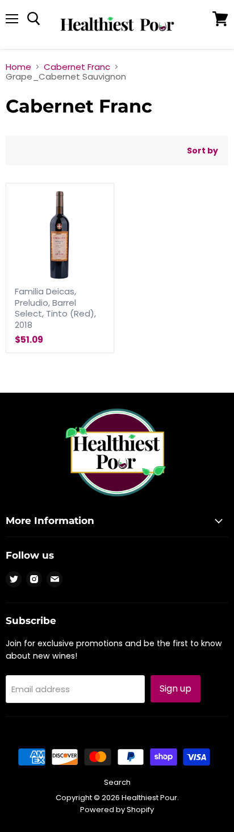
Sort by (202, 150)
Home (18, 67)
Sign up (175, 688)
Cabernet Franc (77, 67)
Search (117, 782)
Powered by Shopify (117, 809)
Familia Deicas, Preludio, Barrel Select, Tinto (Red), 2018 (55, 308)
